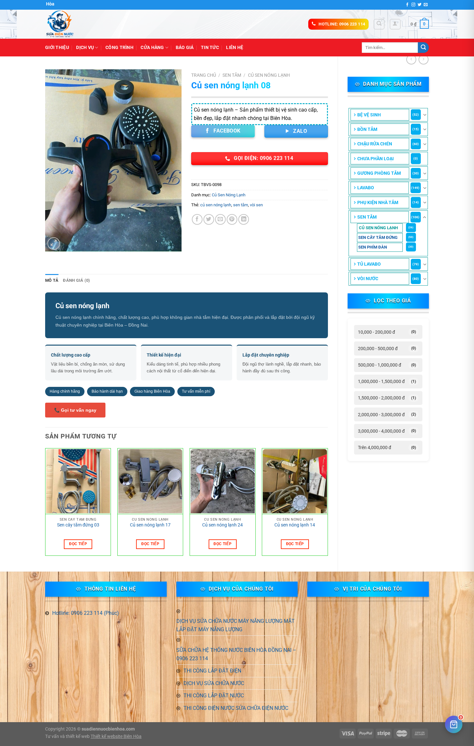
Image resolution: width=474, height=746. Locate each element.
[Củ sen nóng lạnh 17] (150, 481)
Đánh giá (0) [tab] (76, 280)
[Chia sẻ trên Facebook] (197, 219)
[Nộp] (423, 47)
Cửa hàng (152, 47)
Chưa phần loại (375, 158)
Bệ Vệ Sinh (369, 114)
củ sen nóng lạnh (215, 204)
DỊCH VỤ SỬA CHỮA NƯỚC (213, 683)
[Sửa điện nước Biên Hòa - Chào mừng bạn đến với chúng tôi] (77, 24)
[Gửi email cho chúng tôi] (426, 5)
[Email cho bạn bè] (220, 219)
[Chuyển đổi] (424, 114)
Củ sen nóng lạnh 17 (150, 525)
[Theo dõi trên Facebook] (407, 5)
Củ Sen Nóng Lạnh (378, 227)
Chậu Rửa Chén (374, 143)
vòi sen (256, 204)
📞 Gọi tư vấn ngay (75, 410)
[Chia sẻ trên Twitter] (208, 219)
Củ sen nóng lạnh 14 (294, 525)
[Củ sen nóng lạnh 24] (222, 481)
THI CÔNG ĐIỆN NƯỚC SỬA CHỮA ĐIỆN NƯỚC (235, 708)
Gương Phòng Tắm (379, 173)
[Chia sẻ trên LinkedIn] (243, 219)
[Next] (327, 504)
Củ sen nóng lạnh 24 (222, 525)
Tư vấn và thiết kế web (68, 736)
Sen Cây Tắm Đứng (378, 237)
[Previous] (45, 504)
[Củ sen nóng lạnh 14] (295, 481)
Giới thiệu (57, 47)
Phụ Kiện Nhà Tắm (377, 202)
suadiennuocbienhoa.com (108, 729)
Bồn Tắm (367, 129)
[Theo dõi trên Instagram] (413, 5)
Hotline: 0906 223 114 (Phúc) (85, 613)
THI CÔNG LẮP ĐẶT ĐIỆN (212, 671)
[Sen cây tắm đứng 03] (78, 481)
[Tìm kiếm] (379, 24)
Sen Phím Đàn (372, 247)
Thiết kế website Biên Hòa (116, 736)
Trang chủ (203, 75)
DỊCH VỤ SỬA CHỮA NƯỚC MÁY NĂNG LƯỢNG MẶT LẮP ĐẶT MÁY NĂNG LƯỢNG (235, 625)
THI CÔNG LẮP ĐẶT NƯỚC (213, 695)
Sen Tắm (367, 217)
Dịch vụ (85, 47)
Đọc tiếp (78, 544)
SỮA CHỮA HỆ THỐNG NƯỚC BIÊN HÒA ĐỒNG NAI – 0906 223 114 (236, 654)
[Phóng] (53, 243)
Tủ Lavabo (369, 264)
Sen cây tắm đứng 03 (78, 525)
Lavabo (365, 187)
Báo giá (185, 47)
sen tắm (240, 204)
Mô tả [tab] (51, 280)
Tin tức (210, 47)
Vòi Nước (367, 278)
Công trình (119, 47)
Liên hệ (234, 47)
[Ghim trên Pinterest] (232, 219)
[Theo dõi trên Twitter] (419, 5)
